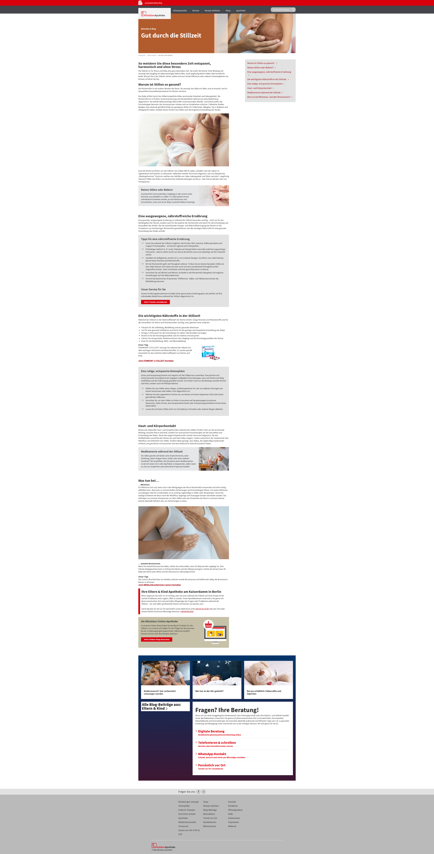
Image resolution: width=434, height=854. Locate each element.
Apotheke (240, 10)
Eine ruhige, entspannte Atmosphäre (264, 83)
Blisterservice (209, 826)
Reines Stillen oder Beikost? (260, 67)
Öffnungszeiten (235, 809)
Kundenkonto (209, 822)
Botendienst (209, 813)
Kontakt (232, 801)
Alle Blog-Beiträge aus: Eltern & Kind (161, 706)
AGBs (230, 813)
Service (195, 10)
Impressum (233, 822)
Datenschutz (234, 818)
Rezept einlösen (212, 10)
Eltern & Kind (152, 55)
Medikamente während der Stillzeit (264, 92)
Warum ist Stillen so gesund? (261, 63)
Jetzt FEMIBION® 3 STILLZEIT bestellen (156, 360)
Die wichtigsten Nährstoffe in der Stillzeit (267, 79)
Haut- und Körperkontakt (259, 88)
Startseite (141, 55)
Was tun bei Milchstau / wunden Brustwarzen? (269, 96)
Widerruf (232, 826)
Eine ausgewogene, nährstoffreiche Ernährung (269, 71)
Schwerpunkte (180, 10)
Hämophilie (184, 805)
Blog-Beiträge (210, 809)
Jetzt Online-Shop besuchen (157, 639)
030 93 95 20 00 (202, 608)
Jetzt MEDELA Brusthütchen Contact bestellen (159, 585)
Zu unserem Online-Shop (153, 3)
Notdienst (233, 805)
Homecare (183, 826)
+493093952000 (186, 611)
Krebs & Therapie (186, 809)
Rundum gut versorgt (188, 801)
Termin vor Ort (210, 818)
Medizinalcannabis (187, 822)
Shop (228, 10)
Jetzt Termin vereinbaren (155, 302)
